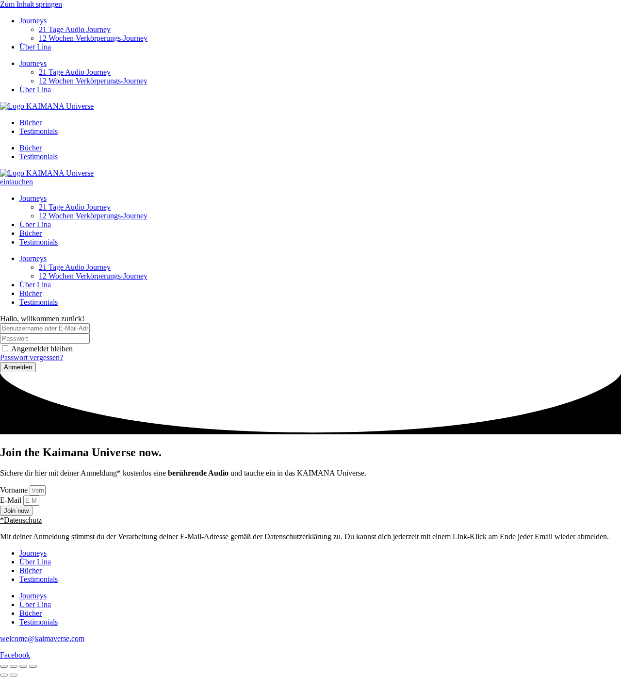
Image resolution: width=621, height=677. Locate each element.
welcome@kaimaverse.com (42, 638)
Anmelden (18, 367)
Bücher (30, 122)
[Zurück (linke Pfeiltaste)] (4, 675)
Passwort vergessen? (31, 357)
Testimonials (38, 131)
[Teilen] (23, 666)
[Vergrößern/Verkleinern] (4, 666)
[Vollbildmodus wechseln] (13, 666)
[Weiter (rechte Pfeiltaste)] (13, 675)
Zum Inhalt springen (31, 4)
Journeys (33, 21)
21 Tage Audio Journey (75, 29)
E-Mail (11, 500)
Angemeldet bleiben (42, 349)
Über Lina (35, 47)
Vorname (15, 490)
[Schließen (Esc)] (33, 666)
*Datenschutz (21, 520)
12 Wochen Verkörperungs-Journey (93, 38)
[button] (310, 520)
